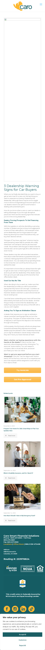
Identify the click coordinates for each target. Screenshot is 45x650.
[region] (22, 632)
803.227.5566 (12, 542)
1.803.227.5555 (16, 538)
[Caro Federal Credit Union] (22, 6)
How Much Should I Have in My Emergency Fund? (19, 515)
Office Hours (18, 544)
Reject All (22, 645)
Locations (8, 544)
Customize (22, 640)
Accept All (22, 634)
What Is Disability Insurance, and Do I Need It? (18, 473)
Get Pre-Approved (22, 379)
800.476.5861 (9, 540)
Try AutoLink (22, 370)
